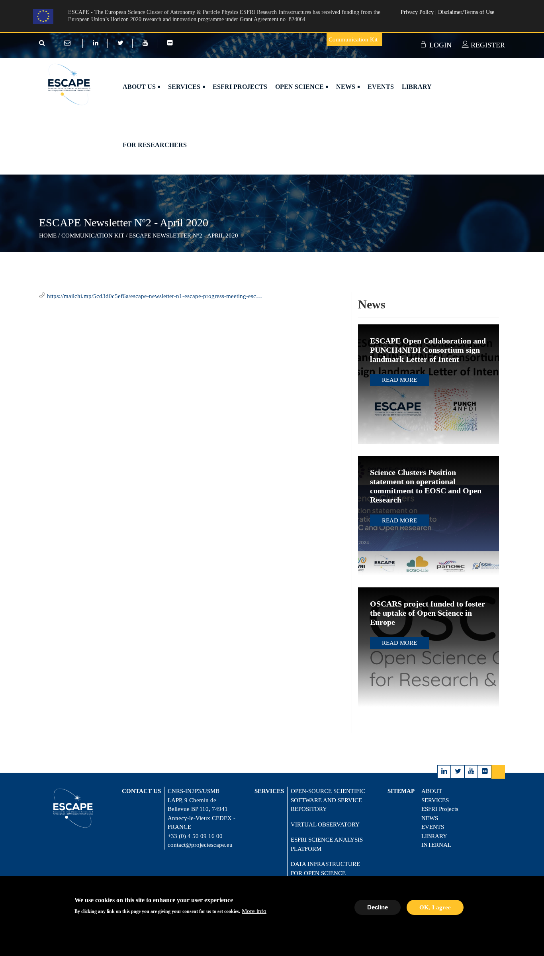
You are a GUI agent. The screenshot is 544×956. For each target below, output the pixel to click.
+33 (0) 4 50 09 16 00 (195, 836)
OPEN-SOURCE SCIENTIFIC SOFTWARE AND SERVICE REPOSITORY (328, 800)
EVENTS (432, 827)
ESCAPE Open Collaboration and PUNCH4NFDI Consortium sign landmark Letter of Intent (428, 349)
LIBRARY (434, 836)
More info (254, 911)
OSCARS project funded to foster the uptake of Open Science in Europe (427, 612)
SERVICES (435, 800)
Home (48, 235)
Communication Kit (353, 39)
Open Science (300, 86)
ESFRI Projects (240, 86)
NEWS (429, 818)
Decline (377, 906)
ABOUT (431, 791)
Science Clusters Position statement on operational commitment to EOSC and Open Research (425, 486)
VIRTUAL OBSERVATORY (325, 824)
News (346, 86)
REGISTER (487, 45)
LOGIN (439, 45)
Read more (399, 380)
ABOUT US (140, 86)
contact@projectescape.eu (200, 845)
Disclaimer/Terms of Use (466, 12)
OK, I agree (435, 907)
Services (185, 86)
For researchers (155, 144)
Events (381, 86)
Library (417, 86)
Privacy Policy (418, 12)
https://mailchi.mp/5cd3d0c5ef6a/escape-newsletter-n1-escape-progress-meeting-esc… (154, 296)
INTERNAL (436, 845)
